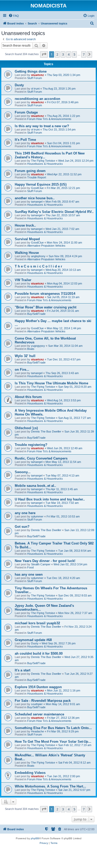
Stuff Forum (34, 78)
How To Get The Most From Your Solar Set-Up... (53, 741)
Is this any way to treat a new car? (42, 126)
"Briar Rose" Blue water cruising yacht (45, 307)
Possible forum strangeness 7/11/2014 (45, 294)
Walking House (27, 253)
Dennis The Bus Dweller (46, 431)
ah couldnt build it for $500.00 (39, 653)
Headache (37, 731)
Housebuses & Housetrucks (45, 163)
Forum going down (30, 171)
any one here (25, 513)
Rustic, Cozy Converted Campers (41, 458)
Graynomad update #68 (33, 640)
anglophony (38, 256)
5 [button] (74, 54)
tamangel (36, 201)
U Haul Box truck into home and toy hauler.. (50, 499)
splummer (37, 516)
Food (30, 567)
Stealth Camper (40, 564)
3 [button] (63, 54)
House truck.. (25, 225)
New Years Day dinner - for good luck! (45, 561)
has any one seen (29, 574)
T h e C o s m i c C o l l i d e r (38, 266)
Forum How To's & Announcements (49, 118)
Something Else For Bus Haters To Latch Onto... (53, 728)
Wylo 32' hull (25, 356)
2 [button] (57, 54)
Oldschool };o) (26, 428)
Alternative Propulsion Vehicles (46, 245)
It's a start (22, 670)
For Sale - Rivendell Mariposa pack (43, 701)
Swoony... (23, 472)
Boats (30, 348)
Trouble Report (36, 177)
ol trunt (35, 88)
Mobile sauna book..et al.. (35, 486)
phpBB (35, 838)
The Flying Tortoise (43, 160)
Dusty (19, 85)
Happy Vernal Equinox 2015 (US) (40, 184)
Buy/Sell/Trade (36, 313)
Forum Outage (26, 112)
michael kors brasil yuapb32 (37, 623)
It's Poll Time (25, 140)
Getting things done (31, 71)
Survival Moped (27, 239)
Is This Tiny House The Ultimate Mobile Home (51, 383)
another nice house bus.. (35, 198)
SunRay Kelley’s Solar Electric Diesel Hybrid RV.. (54, 212)
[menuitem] (14, 16)
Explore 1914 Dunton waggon (38, 687)
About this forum (28, 397)
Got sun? (22, 527)
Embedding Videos (30, 773)
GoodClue (37, 187)
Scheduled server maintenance (39, 714)
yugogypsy (38, 345)
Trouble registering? (31, 445)
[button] (44, 54)
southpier (37, 704)
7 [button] (84, 54)
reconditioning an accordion (37, 99)
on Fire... (22, 369)
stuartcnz (37, 74)
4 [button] (69, 54)
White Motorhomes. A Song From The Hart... (50, 786)
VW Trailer (23, 280)
